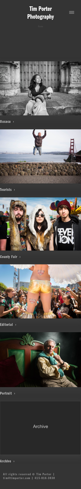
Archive (6, 461)
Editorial (7, 324)
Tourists (6, 189)
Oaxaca (6, 121)
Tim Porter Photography (40, 12)
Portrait (6, 393)
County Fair (9, 256)
